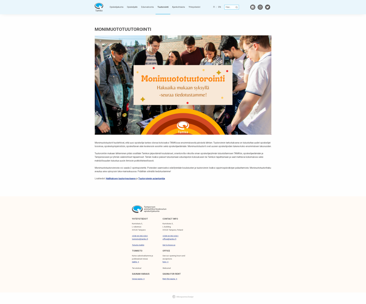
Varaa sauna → (138, 279)
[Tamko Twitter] (267, 7)
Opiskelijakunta (116, 7)
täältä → (135, 262)
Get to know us (169, 245)
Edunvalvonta (147, 7)
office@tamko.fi (169, 239)
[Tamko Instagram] (260, 7)
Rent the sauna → (170, 279)
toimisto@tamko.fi (140, 239)
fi (214, 7)
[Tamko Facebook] (252, 7)
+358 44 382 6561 (140, 236)
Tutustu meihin (138, 245)
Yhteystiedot (194, 7)
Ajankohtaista (178, 7)
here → (166, 262)
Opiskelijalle (132, 7)
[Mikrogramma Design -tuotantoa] (183, 296)
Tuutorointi (163, 7)
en (219, 7)
